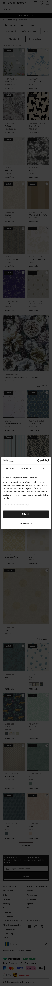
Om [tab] (42, 468)
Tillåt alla (26, 514)
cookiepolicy (22, 504)
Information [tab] (26, 468)
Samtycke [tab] (9, 468)
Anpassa (24, 523)
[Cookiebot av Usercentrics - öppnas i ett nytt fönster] (37, 461)
